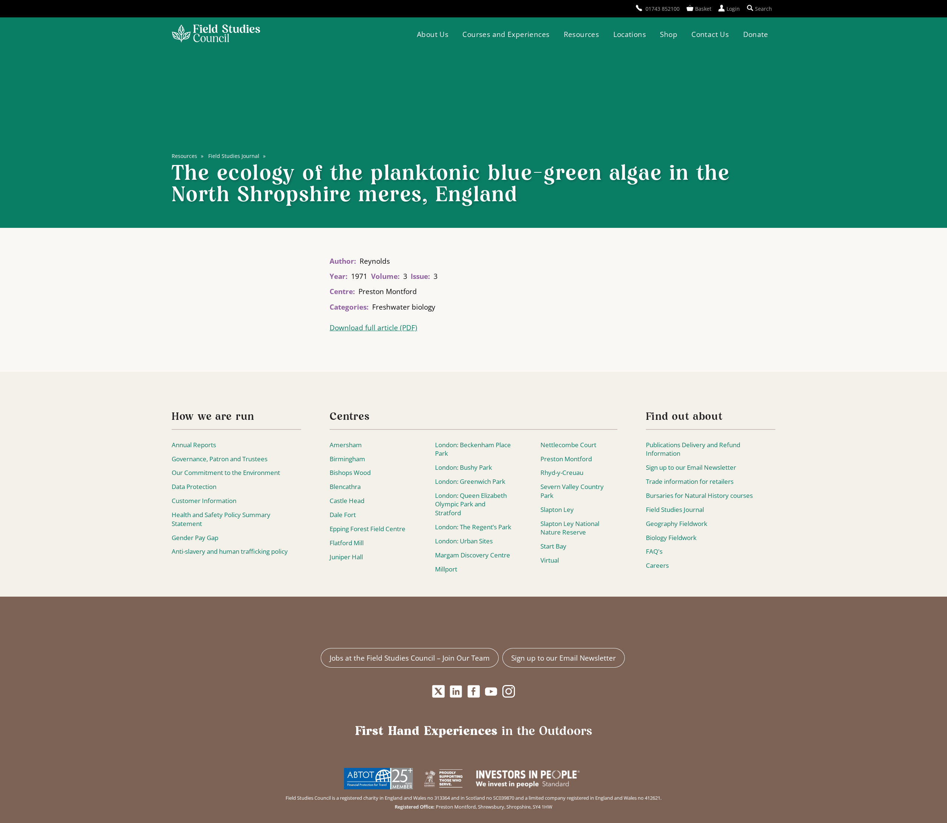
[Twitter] (438, 691)
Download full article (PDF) (373, 328)
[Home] (216, 34)
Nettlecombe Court (568, 445)
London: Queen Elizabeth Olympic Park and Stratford (471, 504)
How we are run (213, 417)
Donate (755, 34)
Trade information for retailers (690, 481)
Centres (350, 417)
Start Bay (553, 546)
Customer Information (204, 500)
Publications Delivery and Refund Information (693, 449)
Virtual (549, 560)
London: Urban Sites (464, 541)
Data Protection (194, 486)
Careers (657, 565)
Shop (668, 34)
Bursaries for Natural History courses (699, 495)
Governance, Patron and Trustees (219, 459)
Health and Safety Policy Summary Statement (221, 519)
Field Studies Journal (233, 155)
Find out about (684, 417)
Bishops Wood (350, 472)
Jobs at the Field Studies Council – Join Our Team (410, 658)
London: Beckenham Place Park (473, 449)
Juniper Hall (346, 557)
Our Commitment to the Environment (226, 472)
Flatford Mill (347, 543)
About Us (432, 34)
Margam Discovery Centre (472, 555)
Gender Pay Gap (195, 537)
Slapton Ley (557, 509)
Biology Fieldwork (671, 537)
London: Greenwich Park (470, 481)
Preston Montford (566, 459)
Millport (446, 569)
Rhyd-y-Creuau (561, 472)
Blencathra (345, 486)
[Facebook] (473, 691)
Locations (629, 34)
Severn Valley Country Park (572, 491)
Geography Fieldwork (676, 523)
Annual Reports (194, 445)
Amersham (346, 445)
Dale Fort (343, 514)
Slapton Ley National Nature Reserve (569, 528)
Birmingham (347, 459)
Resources (581, 34)
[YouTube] (491, 691)
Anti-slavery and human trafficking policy (230, 551)
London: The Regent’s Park (473, 527)
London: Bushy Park (463, 467)
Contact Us (710, 34)
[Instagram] (508, 691)
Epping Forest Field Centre (367, 529)
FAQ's (654, 551)
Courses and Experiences (505, 34)
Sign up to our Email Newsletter (691, 467)
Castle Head (347, 500)
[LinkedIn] (456, 691)
